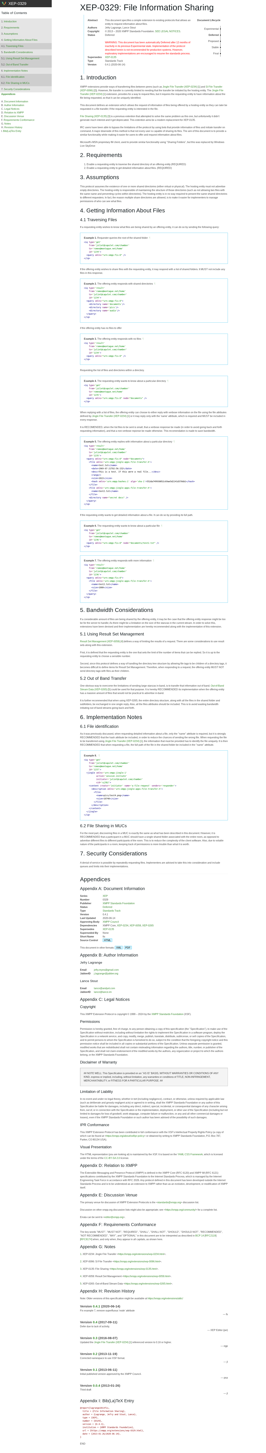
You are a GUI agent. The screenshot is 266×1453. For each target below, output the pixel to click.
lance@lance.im (103, 992)
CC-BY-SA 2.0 (112, 1158)
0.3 (95, 1338)
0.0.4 (96, 1385)
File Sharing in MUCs (17, 83)
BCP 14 (199, 1235)
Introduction (10, 21)
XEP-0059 (135, 925)
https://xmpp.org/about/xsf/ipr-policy (125, 1136)
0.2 (95, 1354)
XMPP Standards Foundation (119, 903)
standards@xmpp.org (169, 1202)
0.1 (95, 1369)
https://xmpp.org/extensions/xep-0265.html (148, 1283)
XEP (105, 896)
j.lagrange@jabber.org (106, 973)
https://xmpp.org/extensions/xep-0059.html (146, 1276)
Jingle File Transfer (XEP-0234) (180, 86)
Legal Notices (11, 109)
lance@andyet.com (104, 988)
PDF (127, 947)
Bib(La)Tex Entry (12, 131)
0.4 (95, 1322)
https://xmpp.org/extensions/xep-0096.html (137, 1261)
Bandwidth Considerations (18, 52)
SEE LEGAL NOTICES (167, 31)
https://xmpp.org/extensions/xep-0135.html (134, 1269)
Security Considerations (17, 89)
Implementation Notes (16, 70)
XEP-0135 (110, 57)
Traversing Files (14, 46)
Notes (7, 123)
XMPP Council (111, 921)
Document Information (16, 101)
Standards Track (112, 910)
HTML (107, 940)
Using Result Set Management (22, 58)
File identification (15, 77)
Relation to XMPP (14, 112)
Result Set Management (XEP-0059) (100, 641)
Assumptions (11, 33)
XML (118, 947)
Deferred (107, 907)
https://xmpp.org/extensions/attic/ (165, 1298)
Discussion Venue (14, 116)
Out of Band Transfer (17, 64)
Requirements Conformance (19, 120)
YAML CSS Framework (190, 1154)
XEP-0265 (148, 925)
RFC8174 (86, 1239)
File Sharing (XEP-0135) (93, 116)
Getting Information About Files (20, 40)
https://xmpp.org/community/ (180, 1209)
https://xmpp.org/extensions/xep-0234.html (141, 1254)
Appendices (8, 94)
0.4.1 (96, 1306)
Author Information (14, 105)
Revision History (13, 127)
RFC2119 (210, 1235)
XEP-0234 (122, 925)
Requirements (11, 27)
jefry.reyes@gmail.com (106, 970)
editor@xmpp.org (114, 1217)
